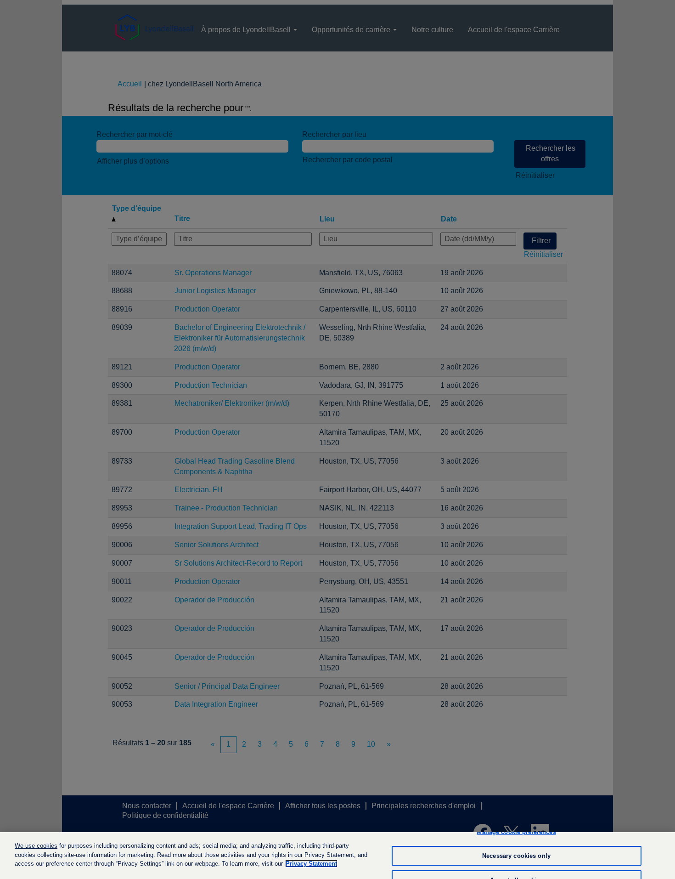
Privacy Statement (311, 863)
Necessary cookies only (516, 855)
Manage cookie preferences (516, 831)
